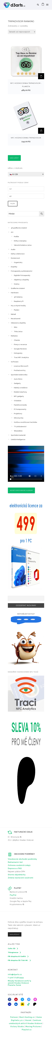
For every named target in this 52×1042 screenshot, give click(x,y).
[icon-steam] (10, 1004)
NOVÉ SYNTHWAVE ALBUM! (21, 490)
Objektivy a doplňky (21, 280)
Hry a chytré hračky (18, 306)
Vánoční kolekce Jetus (23, 245)
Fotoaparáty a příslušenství (21, 271)
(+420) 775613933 (16, 978)
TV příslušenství (20, 426)
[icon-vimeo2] (29, 999)
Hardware (15, 293)
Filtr (13, 203)
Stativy (16, 284)
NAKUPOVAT (15, 934)
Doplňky (14, 267)
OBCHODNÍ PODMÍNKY (24, 854)
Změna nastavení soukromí (20, 878)
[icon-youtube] (16, 999)
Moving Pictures (33, 1026)
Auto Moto (18, 379)
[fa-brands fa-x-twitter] (23, 999)
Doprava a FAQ (15, 868)
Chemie (17, 340)
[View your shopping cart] (42, 5)
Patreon (14, 1017)
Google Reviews (20, 349)
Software (14, 362)
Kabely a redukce (20, 388)
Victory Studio (17, 1026)
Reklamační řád (15, 862)
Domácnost (15, 258)
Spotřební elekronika (19, 375)
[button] (41, 76)
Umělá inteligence (18, 439)
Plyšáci (16, 310)
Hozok (28, 1020)
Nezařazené (15, 318)
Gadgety (17, 383)
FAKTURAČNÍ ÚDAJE (23, 832)
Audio (13, 249)
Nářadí (13, 314)
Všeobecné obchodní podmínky (22, 859)
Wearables (18, 431)
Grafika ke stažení (18, 288)
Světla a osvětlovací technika (25, 422)
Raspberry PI (18, 301)
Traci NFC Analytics (21, 357)
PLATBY (17, 888)
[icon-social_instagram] (35, 999)
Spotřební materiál (18, 435)
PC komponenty (20, 409)
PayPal (13, 895)
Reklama (14, 336)
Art (12, 232)
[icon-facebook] (10, 999)
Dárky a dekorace (18, 254)
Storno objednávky (17, 875)
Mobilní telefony (20, 392)
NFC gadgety (19, 396)
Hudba (16, 236)
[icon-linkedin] (16, 1004)
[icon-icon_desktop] (35, 1004)
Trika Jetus (18, 331)
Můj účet (14, 158)
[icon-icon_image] (23, 1004)
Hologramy (18, 353)
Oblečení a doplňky (18, 323)
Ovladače (17, 401)
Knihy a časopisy (20, 241)
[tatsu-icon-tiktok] (29, 1004)
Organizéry (18, 262)
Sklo (15, 327)
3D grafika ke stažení (19, 228)
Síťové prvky (18, 418)
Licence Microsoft (21, 366)
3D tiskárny (18, 297)
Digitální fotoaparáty (22, 275)
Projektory (18, 413)
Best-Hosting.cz (27, 1017)
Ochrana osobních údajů (19, 865)
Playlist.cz (27, 1030)
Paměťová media (20, 405)
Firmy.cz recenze (20, 344)
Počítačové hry (20, 370)
